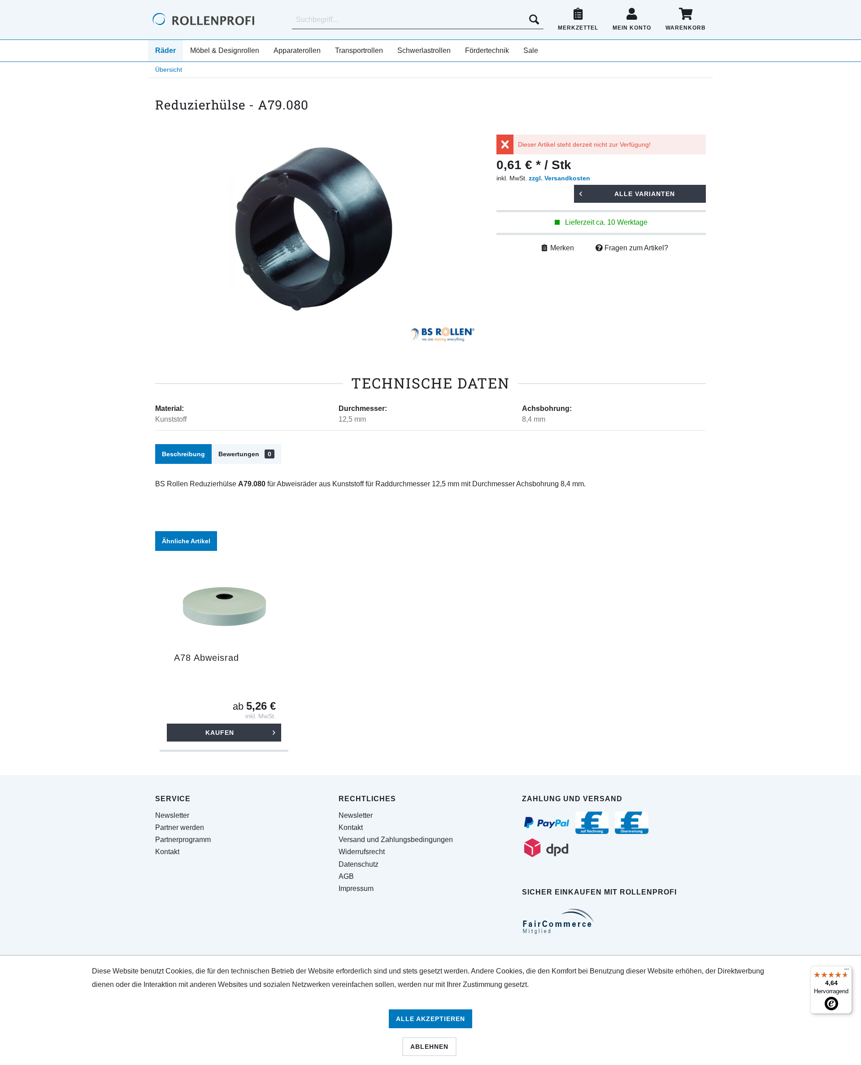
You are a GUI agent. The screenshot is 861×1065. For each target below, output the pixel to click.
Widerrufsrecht (362, 851)
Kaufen (219, 732)
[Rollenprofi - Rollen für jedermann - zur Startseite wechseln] (218, 20)
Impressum (356, 888)
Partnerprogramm (183, 839)
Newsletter (172, 815)
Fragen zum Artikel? (635, 248)
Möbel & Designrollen (224, 50)
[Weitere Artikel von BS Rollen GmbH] (442, 336)
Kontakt (167, 851)
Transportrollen (359, 50)
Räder (165, 50)
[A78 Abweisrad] (224, 607)
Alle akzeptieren (430, 1018)
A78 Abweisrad (206, 658)
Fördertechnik (487, 50)
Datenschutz (358, 864)
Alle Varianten (644, 193)
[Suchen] (534, 20)
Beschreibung (183, 454)
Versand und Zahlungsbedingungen (396, 839)
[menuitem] (418, 20)
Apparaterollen (297, 50)
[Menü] (846, 971)
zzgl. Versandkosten (559, 178)
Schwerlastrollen (424, 50)
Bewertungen (244, 454)
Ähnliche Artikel (186, 541)
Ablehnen (429, 1046)
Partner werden (179, 827)
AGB (346, 876)
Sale (530, 50)
